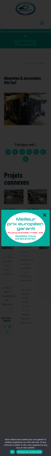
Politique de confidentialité (29, 452)
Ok (12, 452)
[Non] (47, 446)
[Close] (44, 215)
